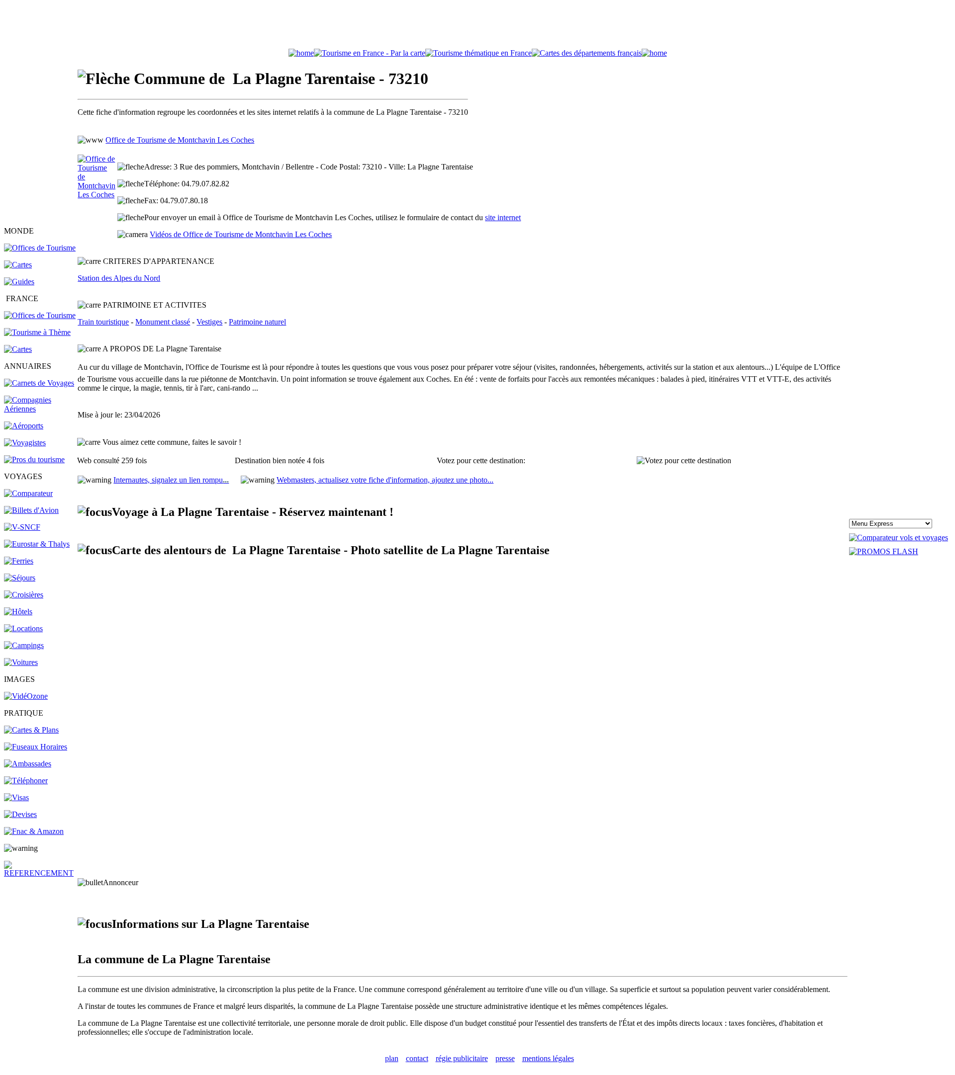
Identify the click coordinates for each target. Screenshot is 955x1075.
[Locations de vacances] (23, 628)
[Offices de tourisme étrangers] (587, 53)
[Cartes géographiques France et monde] (31, 730)
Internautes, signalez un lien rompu (171, 480)
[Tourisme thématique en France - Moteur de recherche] (478, 53)
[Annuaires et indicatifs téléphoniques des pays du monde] (26, 780)
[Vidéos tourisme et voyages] (26, 696)
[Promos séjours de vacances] (19, 578)
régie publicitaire (462, 1058)
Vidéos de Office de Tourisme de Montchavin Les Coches (241, 234)
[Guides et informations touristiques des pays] (19, 281)
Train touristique (103, 322)
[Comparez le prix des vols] (898, 537)
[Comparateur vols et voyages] (28, 493)
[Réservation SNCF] (22, 527)
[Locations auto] (21, 662)
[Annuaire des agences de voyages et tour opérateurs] (25, 442)
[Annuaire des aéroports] (23, 425)
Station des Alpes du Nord (119, 278)
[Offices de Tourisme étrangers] (40, 248)
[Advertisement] (477, 26)
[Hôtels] (18, 611)
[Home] (301, 53)
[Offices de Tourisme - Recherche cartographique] (369, 53)
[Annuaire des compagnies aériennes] (40, 409)
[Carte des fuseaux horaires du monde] (35, 747)
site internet (503, 217)
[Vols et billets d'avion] (31, 510)
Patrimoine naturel (257, 322)
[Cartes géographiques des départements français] (18, 349)
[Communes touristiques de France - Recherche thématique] (37, 332)
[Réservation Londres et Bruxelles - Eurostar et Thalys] (37, 544)
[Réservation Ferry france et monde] (18, 561)
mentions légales (548, 1058)
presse (505, 1058)
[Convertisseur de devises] (20, 814)
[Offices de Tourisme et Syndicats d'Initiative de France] (40, 315)
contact (417, 1058)
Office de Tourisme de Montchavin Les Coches (179, 140)
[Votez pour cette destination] (684, 460)
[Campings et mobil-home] (24, 645)
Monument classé (162, 322)
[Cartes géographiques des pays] (18, 264)
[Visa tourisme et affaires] (16, 797)
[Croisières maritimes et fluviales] (23, 594)
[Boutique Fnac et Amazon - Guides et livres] (34, 831)
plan (391, 1058)
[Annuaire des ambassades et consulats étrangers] (27, 763)
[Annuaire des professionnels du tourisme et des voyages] (34, 459)
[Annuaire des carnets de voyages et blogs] (39, 383)
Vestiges (209, 322)
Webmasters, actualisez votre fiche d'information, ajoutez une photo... (385, 480)
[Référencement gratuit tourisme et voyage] (40, 873)
